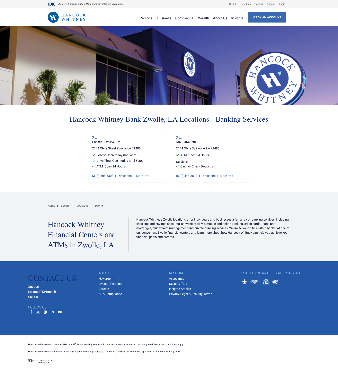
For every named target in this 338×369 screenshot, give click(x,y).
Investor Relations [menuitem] (111, 284)
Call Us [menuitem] (33, 297)
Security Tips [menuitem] (178, 284)
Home (51, 205)
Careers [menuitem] (104, 289)
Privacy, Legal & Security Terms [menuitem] (190, 294)
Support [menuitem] (33, 287)
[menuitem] (230, 4)
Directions (125, 176)
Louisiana (83, 205)
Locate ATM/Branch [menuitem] (42, 292)
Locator (66, 205)
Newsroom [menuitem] (106, 278)
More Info (142, 176)
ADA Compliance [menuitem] (110, 294)
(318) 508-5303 (102, 176)
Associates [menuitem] (176, 278)
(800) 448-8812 (186, 176)
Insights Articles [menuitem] (180, 289)
